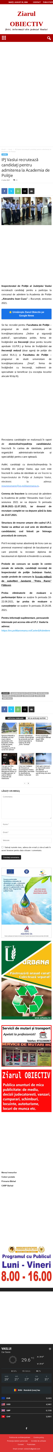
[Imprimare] (31, 191)
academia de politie (18, 693)
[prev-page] (24, 783)
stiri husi (17, 696)
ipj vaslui (31, 693)
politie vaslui (43, 693)
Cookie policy (39, 1437)
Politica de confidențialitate (19, 1437)
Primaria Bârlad (8, 1181)
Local (10, 149)
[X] (11, 191)
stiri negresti (28, 696)
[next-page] (28, 783)
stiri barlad (7, 696)
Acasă (3, 149)
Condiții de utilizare (38, 1441)
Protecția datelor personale (17, 1441)
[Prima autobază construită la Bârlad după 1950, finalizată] (44, 728)
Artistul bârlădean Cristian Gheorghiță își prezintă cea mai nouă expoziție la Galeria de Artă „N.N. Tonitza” (26, 739)
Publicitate (48, 2)
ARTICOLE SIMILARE (15, 718)
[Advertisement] (26, 65)
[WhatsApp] (18, 191)
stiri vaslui (40, 696)
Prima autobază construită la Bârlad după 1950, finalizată (43, 738)
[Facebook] (4, 191)
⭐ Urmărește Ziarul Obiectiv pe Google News (26, 314)
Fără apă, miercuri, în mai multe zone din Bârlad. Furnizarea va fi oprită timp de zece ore (43, 770)
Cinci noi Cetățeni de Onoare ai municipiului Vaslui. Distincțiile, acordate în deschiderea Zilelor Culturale (26, 770)
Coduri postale (8, 1177)
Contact (37, 2)
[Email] (25, 191)
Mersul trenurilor (9, 1172)
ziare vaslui (7, 698)
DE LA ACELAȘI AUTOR (36, 718)
